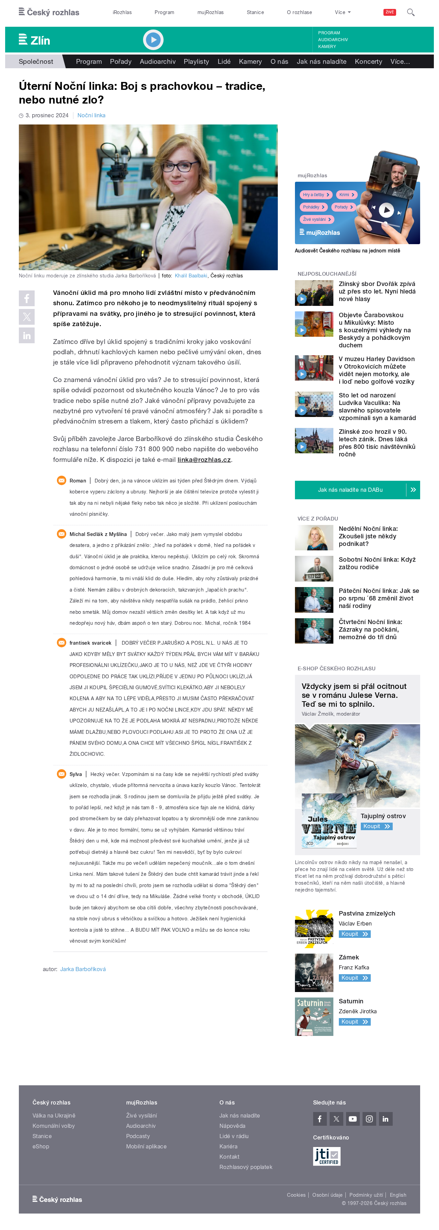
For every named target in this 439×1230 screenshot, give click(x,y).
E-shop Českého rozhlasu (337, 669)
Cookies (296, 1195)
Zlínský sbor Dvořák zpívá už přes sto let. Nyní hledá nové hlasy (377, 291)
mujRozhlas (211, 12)
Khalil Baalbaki (191, 275)
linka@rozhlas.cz (204, 460)
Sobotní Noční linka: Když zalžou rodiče (377, 563)
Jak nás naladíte (322, 61)
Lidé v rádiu (234, 1136)
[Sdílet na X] (27, 317)
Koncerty (369, 61)
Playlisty (196, 61)
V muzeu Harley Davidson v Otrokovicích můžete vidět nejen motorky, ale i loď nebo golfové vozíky (377, 370)
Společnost (36, 61)
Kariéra (228, 1146)
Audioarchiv (333, 39)
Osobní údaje (327, 1195)
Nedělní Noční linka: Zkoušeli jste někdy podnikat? (368, 536)
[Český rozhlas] (49, 12)
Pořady (121, 61)
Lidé (224, 61)
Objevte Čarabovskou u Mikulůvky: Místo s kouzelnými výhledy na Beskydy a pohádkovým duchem (375, 330)
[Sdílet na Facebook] (27, 298)
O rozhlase (299, 12)
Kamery (327, 46)
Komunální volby (54, 1126)
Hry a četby (313, 194)
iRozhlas (122, 12)
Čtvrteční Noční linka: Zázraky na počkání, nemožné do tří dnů (371, 629)
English (398, 1195)
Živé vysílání (314, 219)
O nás (280, 61)
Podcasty (138, 1136)
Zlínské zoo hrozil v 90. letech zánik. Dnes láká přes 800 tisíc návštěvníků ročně (377, 443)
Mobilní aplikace (146, 1146)
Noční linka (92, 115)
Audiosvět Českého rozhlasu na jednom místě (347, 250)
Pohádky (311, 207)
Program (164, 12)
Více (400, 61)
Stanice (255, 12)
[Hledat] (411, 12)
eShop (41, 1146)
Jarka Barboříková (83, 969)
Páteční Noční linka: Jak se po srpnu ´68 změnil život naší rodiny (379, 598)
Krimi (344, 194)
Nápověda (233, 1126)
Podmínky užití (366, 1195)
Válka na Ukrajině (54, 1115)
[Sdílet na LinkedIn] (27, 335)
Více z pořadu (318, 519)
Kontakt (229, 1157)
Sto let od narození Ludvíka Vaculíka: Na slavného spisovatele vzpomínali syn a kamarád (377, 406)
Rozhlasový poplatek (246, 1167)
